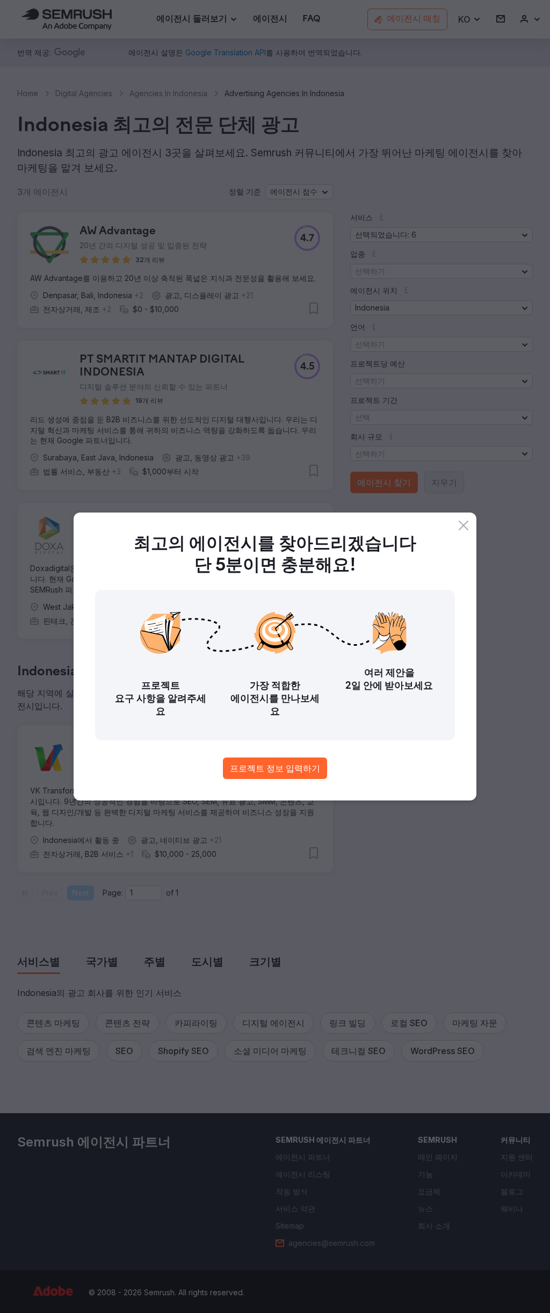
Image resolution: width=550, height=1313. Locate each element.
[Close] (463, 525)
